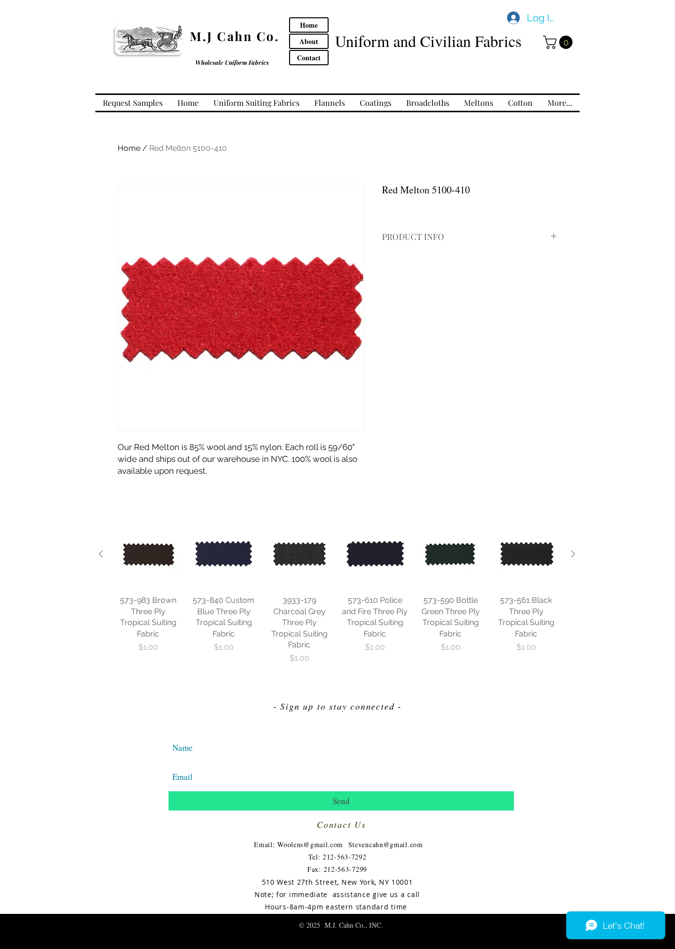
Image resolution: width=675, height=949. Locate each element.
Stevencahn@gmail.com (385, 844)
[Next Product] (573, 554)
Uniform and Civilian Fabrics (428, 40)
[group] (337, 593)
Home (129, 148)
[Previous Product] (101, 554)
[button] (559, 42)
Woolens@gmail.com (310, 844)
